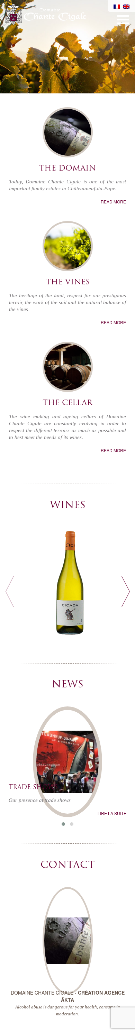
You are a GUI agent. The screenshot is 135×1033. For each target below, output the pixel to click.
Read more (113, 201)
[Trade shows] (67, 744)
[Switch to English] (126, 6)
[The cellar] (67, 369)
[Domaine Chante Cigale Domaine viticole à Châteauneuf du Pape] (45, 13)
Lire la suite (112, 813)
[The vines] (67, 248)
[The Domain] (67, 135)
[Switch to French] (117, 6)
